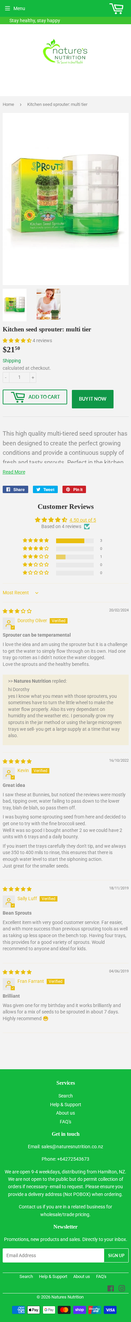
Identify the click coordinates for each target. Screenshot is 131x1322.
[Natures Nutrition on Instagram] (122, 1289)
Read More (14, 472)
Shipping (12, 360)
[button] (18, 340)
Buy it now (92, 399)
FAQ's (65, 1121)
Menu (19, 8)
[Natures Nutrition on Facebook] (110, 1289)
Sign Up (116, 1255)
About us (65, 1113)
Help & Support (65, 1104)
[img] (17, 611)
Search (65, 1095)
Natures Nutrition (67, 1296)
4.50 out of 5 (83, 520)
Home (8, 104)
